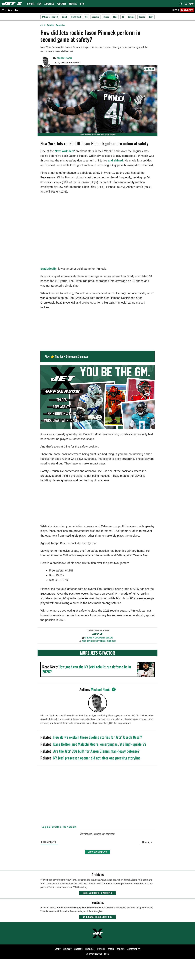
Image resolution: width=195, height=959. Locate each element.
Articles (50, 25)
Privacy (101, 949)
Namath (142, 16)
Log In (176, 10)
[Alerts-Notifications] (9, 10)
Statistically (48, 268)
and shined (115, 160)
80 (123, 16)
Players (73, 3)
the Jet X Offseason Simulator (71, 356)
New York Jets (64, 151)
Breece (106, 16)
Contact (67, 949)
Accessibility (133, 949)
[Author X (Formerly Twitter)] (114, 689)
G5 (86, 16)
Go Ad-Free (188, 10)
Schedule (95, 16)
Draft (151, 16)
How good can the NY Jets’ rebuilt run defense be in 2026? (86, 669)
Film (39, 3)
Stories (31, 3)
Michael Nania (64, 58)
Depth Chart (76, 16)
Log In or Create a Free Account (58, 827)
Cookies (120, 949)
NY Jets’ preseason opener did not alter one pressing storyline (96, 758)
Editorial (90, 949)
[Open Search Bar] (180, 3)
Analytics (49, 3)
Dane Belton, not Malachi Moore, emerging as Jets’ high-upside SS (99, 744)
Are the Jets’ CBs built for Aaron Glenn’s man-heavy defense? (96, 751)
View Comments (97, 852)
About (58, 949)
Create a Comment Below (98, 638)
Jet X (42, 25)
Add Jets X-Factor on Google (99, 641)
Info (82, 3)
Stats (115, 16)
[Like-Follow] (16, 10)
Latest (64, 16)
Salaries (131, 16)
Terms (111, 949)
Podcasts (61, 3)
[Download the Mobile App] (3, 10)
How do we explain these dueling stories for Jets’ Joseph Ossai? (97, 737)
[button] (189, 3)
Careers (78, 949)
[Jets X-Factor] (12, 3)
